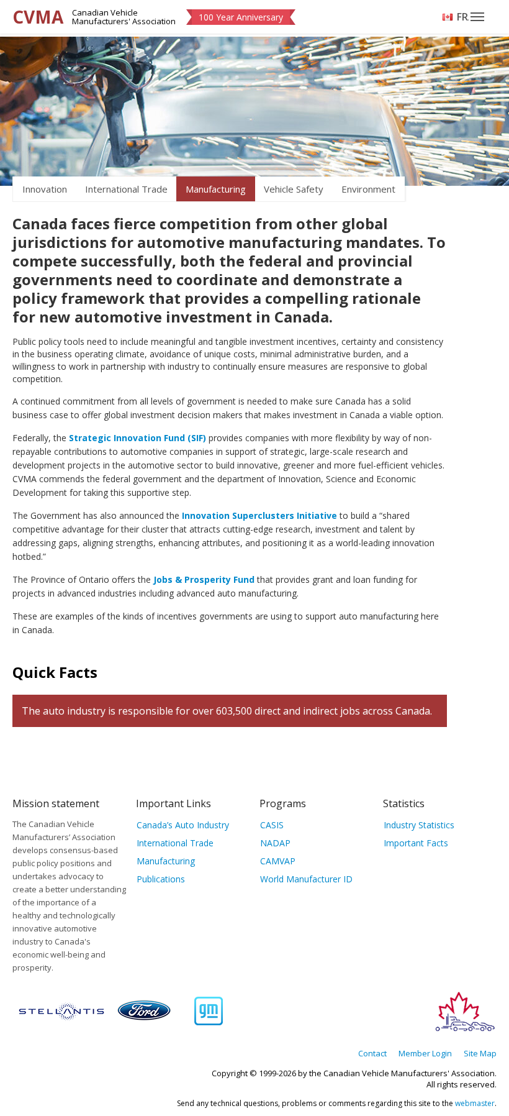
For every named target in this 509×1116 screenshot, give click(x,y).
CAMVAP (277, 861)
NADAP (275, 843)
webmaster (475, 1103)
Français (463, 17)
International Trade (126, 189)
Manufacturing (216, 189)
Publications (161, 879)
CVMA (37, 17)
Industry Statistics (419, 825)
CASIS (272, 825)
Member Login (425, 1053)
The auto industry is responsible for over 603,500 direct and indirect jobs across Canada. (227, 711)
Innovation (44, 189)
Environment (368, 189)
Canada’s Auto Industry (183, 825)
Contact (372, 1053)
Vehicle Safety (293, 189)
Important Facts (416, 843)
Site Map (480, 1053)
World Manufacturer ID (306, 879)
